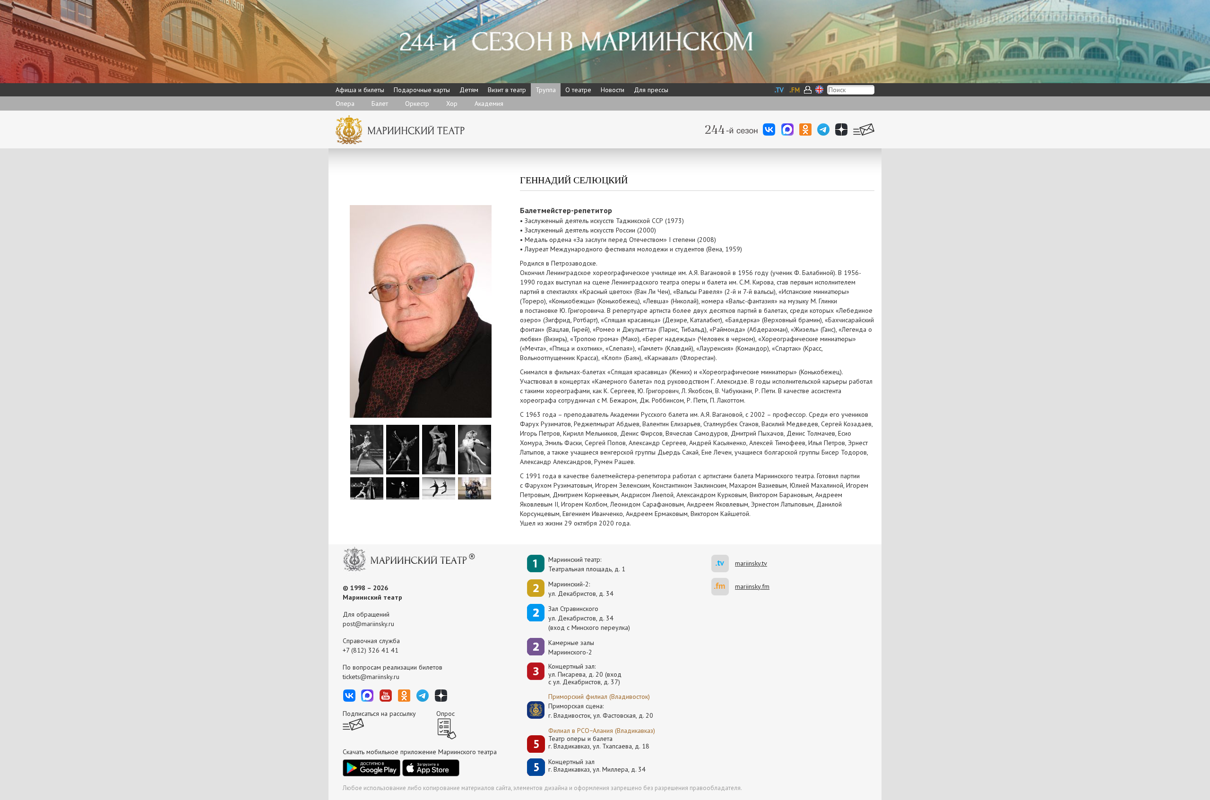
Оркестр (417, 103)
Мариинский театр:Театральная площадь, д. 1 (586, 564)
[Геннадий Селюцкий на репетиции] (438, 487)
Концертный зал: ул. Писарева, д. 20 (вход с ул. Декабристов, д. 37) (585, 674)
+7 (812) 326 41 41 (370, 650)
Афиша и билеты (360, 90)
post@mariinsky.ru (368, 623)
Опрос (445, 713)
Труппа (546, 90)
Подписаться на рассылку (379, 713)
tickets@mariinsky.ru (371, 676)
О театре (578, 90)
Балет (380, 103)
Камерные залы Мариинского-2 (571, 647)
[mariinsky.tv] (723, 563)
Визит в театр (507, 90)
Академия (489, 103)
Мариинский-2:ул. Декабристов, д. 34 (581, 589)
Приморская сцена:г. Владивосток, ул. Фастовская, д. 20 (590, 711)
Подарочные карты (422, 90)
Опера (345, 103)
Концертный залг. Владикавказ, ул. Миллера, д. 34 (597, 765)
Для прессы (651, 90)
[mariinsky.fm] (723, 586)
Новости (612, 90)
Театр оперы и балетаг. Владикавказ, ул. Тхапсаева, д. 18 (598, 742)
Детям (468, 90)
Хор (452, 103)
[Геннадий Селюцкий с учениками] (474, 487)
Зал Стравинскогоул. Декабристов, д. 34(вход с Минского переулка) (589, 618)
